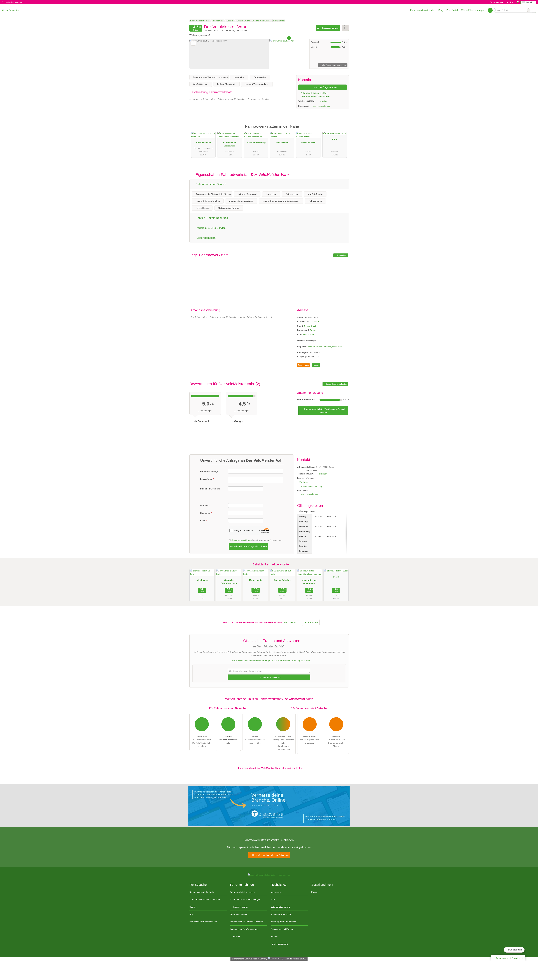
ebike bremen (201, 580)
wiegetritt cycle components (309, 581)
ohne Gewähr (290, 622)
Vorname (204, 505)
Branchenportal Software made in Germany (249, 959)
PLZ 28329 (314, 322)
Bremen (313, 330)
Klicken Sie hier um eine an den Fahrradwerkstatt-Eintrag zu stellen (270, 660)
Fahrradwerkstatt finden (422, 10)
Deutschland (308, 334)
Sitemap (274, 936)
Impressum (276, 892)
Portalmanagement (279, 944)
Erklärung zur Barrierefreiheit (283, 921)
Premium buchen (240, 907)
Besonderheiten (206, 237)
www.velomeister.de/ (321, 106)
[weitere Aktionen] (345, 28)
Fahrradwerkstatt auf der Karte (314, 93)
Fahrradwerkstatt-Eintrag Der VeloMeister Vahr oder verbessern (283, 742)
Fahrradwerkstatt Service (210, 184)
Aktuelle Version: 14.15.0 (296, 959)
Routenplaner (341, 255)
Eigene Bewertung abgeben (336, 384)
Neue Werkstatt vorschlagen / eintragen (270, 855)
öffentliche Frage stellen (270, 677)
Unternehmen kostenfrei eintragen (245, 899)
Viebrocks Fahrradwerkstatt (229, 581)
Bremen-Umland (315, 347)
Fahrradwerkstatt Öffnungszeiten (315, 96)
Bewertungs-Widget (238, 914)
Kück (334, 139)
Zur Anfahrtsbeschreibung (310, 486)
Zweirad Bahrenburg (256, 142)
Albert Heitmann (203, 142)
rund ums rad (282, 142)
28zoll (336, 577)
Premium (343, 129)
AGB (273, 899)
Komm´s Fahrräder (282, 580)
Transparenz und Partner (282, 929)
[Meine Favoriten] (490, 10)
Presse (314, 892)
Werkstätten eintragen (472, 10)
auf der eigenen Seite (309, 739)
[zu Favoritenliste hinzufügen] (193, 43)
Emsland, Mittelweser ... (334, 347)
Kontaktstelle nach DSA (281, 914)
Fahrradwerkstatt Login (498, 2)
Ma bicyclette (255, 580)
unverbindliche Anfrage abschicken (248, 546)
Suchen (534, 10)
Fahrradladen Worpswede (229, 144)
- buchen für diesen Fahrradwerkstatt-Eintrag (336, 741)
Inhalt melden (311, 622)
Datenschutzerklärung (242, 540)
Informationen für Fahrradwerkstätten (246, 921)
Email (203, 521)
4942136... (311, 101)
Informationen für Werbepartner (244, 929)
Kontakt (316, 365)
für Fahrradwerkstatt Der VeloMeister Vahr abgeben (201, 741)
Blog (440, 10)
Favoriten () (509, 958)
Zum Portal (452, 10)
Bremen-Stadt (309, 326)
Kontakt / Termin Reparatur (211, 217)
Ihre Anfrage (206, 479)
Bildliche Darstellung (210, 489)
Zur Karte (303, 482)
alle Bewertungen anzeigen (334, 65)
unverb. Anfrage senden (327, 28)
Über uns (193, 907)
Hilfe (511, 2)
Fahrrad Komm (308, 142)
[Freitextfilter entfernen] (528, 10)
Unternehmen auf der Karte (201, 892)
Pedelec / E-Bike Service (210, 227)
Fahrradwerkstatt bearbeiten (242, 892)
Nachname (205, 513)
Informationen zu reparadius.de (203, 921)
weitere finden (228, 739)
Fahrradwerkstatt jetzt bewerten (324, 410)
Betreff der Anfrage (209, 471)
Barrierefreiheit (515, 950)
